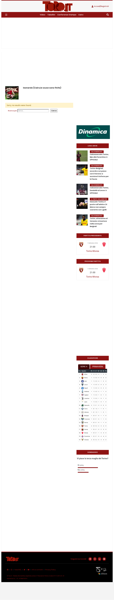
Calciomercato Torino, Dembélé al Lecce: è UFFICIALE (99, 190)
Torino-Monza (92, 251)
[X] (99, 559)
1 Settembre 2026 (92, 243)
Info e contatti (37, 570)
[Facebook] (90, 559)
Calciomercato (96, 152)
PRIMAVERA (97, 366)
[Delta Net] (101, 570)
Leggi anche (92, 146)
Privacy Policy (50, 570)
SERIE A (83, 366)
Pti (106, 371)
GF (98, 371)
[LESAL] (93, 132)
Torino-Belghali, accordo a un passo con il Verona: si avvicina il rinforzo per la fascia (99, 173)
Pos (80, 371)
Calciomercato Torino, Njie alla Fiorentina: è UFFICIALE (99, 157)
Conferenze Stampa (66, 14)
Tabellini (51, 14)
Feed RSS (17, 570)
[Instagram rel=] (95, 559)
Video (42, 14)
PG (91, 371)
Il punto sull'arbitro (99, 199)
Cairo (80, 14)
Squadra (83, 371)
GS (101, 371)
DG (103, 371)
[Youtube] (104, 559)
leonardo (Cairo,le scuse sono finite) (42, 87)
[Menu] (6, 14)
